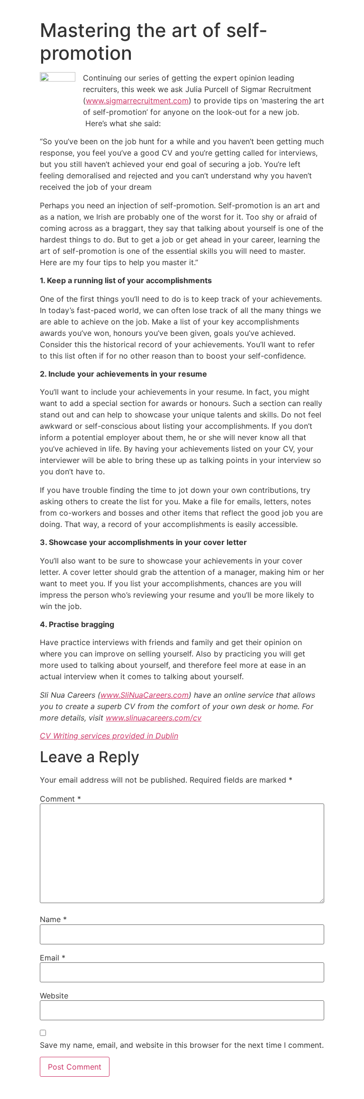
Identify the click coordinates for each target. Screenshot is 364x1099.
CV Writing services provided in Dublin (109, 735)
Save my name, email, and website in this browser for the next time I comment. (182, 1045)
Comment (60, 799)
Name (53, 919)
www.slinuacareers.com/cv (153, 717)
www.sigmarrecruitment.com (137, 100)
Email (52, 957)
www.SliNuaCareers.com (144, 695)
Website (54, 995)
